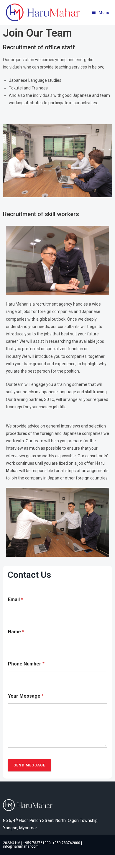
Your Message (26, 696)
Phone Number (26, 664)
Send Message (29, 765)
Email (15, 599)
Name (16, 631)
